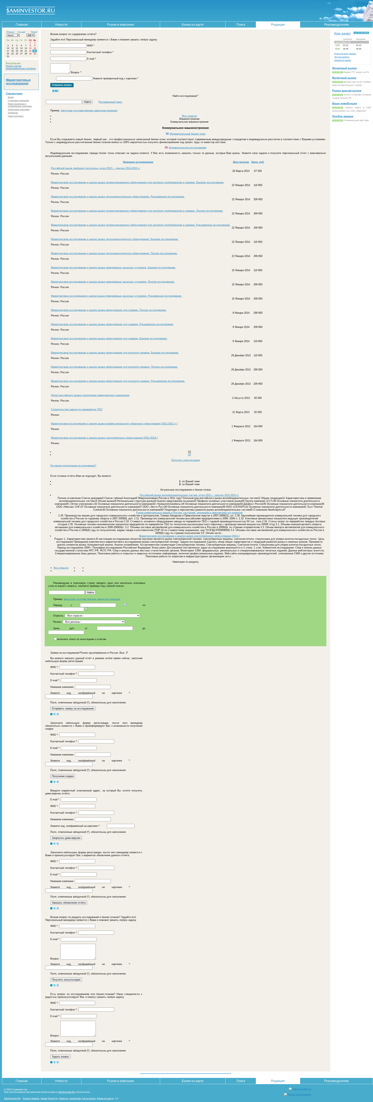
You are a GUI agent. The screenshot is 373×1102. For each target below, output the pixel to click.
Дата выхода (241, 162)
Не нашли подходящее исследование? (73, 465)
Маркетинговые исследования (18, 81)
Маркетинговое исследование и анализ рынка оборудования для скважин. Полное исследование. (108, 310)
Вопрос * (76, 72)
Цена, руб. (257, 162)
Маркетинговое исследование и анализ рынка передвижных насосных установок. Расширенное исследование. (116, 295)
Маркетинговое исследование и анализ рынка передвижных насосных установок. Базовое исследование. (113, 267)
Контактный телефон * (100, 52)
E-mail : (55, 680)
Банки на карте (193, 24)
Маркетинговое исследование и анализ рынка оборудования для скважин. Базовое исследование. (109, 338)
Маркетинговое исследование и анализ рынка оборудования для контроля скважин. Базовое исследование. (115, 352)
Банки (11, 97)
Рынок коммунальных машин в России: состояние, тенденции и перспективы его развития (189, 512)
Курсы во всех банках (345, 53)
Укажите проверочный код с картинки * (115, 78)
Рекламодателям (336, 24)
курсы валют (89, 1098)
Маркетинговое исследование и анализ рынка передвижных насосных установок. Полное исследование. (113, 281)
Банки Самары (31, 1098)
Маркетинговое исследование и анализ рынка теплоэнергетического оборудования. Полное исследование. (114, 253)
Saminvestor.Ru (66, 1092)
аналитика (75, 1098)
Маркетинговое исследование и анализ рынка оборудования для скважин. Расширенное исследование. (112, 324)
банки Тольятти (49, 1098)
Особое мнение (342, 116)
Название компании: (62, 686)
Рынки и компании (120, 24)
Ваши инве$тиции (344, 103)
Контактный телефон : (64, 673)
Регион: (57, 621)
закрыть (366, 3)
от (86, 628)
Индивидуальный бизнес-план (187, 133)
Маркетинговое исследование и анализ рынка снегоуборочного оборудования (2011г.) (189, 535)
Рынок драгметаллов (346, 90)
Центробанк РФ (342, 42)
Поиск (240, 24)
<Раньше (10, 32)
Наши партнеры (16, 116)
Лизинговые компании (19, 109)
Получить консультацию (185, 460)
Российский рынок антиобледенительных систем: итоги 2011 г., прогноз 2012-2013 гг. (189, 495)
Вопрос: (55, 958)
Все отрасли (189, 115)
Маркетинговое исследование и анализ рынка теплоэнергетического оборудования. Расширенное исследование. (118, 196)
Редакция (278, 24)
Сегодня (21, 32)
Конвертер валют (342, 60)
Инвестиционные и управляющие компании (20, 105)
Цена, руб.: (64, 628)
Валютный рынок (344, 77)
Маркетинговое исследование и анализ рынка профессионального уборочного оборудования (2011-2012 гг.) (114, 423)
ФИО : (54, 667)
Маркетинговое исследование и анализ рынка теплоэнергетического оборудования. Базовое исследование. (115, 239)
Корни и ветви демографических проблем (21, 67)
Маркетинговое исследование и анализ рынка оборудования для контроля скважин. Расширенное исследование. (118, 381)
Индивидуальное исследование (187, 147)
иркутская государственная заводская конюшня (89, 110)
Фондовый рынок (344, 68)
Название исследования (138, 162)
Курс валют (342, 33)
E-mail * (91, 58)
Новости (61, 24)
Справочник (14, 93)
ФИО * (90, 45)
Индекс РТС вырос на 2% (356, 72)
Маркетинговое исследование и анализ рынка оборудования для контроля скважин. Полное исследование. (114, 366)
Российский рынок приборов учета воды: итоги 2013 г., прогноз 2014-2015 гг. (95, 168)
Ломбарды (13, 113)
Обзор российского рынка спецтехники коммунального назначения (90, 395)
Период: (58, 605)
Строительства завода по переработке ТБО (76, 409)
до (143, 628)
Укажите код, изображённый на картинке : (90, 693)
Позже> (34, 32)
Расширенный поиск (110, 101)
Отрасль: (58, 615)
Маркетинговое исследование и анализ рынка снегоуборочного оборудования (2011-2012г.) (104, 437)
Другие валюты (341, 57)
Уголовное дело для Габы (356, 120)
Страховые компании (18, 100)
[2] (189, 454)
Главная (22, 24)
